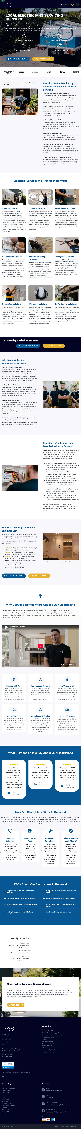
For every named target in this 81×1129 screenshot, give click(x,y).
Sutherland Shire (6, 1110)
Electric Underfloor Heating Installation (52, 1035)
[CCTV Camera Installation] (67, 293)
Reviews (6, 1037)
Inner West (5, 1095)
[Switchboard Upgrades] (14, 245)
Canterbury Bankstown (8, 1088)
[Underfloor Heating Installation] (40, 245)
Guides (6, 1044)
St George (5, 1107)
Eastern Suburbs (6, 1090)
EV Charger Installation (38, 304)
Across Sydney (51, 1105)
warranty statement (71, 1126)
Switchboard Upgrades (12, 257)
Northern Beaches (7, 1101)
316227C (27, 1072)
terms (56, 1126)
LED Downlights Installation (49, 1043)
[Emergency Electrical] (14, 197)
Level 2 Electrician (47, 1045)
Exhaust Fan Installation (12, 304)
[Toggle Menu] (77, 4)
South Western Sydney (8, 1105)
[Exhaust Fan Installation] (14, 293)
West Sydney (5, 1114)
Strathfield (8, 548)
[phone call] (72, 5)
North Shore (5, 1099)
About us (6, 1034)
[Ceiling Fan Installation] (67, 245)
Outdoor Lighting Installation (50, 1050)
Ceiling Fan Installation (64, 257)
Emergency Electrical (11, 208)
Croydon (7, 552)
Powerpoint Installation (65, 208)
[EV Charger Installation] (40, 293)
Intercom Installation (47, 1041)
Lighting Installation (36, 208)
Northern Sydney (7, 1103)
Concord (7, 556)
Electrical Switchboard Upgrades (51, 1033)
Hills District (5, 1093)
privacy (62, 1126)
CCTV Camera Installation (66, 304)
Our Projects (7, 1039)
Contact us (7, 1042)
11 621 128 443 (9, 1056)
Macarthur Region (7, 1097)
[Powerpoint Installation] (67, 197)
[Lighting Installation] (40, 197)
